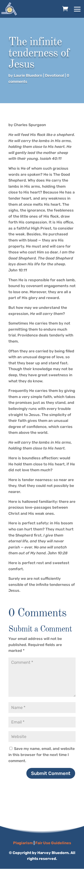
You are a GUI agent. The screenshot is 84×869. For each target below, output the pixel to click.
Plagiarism (23, 843)
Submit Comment (50, 773)
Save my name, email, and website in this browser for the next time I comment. (41, 754)
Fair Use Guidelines (53, 843)
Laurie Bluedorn (28, 75)
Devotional (54, 75)
